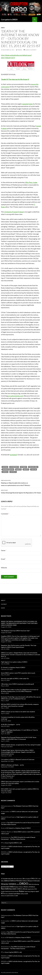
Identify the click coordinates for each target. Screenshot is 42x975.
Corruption (27, 878)
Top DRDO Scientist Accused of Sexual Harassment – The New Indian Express (18, 838)
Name (3, 550)
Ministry (21, 886)
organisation (31, 889)
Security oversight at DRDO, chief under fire (15, 678)
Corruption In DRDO (9, 19)
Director (4, 884)
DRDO (23, 883)
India (12, 887)
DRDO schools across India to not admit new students (18, 711)
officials (24, 889)
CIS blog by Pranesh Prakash (14, 212)
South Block (16, 893)
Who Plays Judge (31, 182)
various (5, 472)
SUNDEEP (13, 455)
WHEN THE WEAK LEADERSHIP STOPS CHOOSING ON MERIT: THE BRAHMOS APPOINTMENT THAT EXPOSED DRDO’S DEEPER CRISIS (19, 623)
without (13, 472)
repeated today (27, 104)
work (26, 893)
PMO (35, 889)
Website (4, 568)
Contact (4, 604)
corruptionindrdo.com (15, 396)
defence (7, 881)
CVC (36, 878)
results (26, 469)
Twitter (33, 469)
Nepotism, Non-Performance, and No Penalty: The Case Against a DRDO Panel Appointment (18, 646)
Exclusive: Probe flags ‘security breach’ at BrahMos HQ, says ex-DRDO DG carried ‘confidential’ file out (21, 698)
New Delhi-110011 (15, 889)
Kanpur (16, 887)
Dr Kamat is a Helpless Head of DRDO (13, 667)
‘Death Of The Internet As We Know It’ (15, 79)
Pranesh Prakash (8, 469)
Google (5, 467)
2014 (15, 878)
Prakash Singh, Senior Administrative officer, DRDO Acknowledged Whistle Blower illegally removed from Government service (18, 752)
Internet (23, 467)
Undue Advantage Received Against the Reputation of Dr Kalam (21, 491)
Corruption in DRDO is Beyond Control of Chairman (17, 759)
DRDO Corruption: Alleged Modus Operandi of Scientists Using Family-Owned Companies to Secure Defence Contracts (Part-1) (20, 654)
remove (18, 469)
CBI (23, 878)
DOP (17, 884)
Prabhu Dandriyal (5, 891)
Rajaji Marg (27, 891)
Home (3, 608)
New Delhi (5, 889)
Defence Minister (16, 881)
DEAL (2, 880)
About (3, 600)
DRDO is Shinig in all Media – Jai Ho (12, 765)
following (36, 884)
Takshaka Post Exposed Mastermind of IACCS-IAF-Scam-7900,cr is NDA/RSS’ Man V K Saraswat (19, 738)
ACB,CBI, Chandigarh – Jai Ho (10, 724)
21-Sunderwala (6, 878)
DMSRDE (12, 884)
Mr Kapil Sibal (33, 467)
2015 (17, 878)
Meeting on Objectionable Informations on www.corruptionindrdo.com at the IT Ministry (15, 483)
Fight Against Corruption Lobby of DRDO (14, 662)
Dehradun (37, 881)
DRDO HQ (31, 884)
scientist (10, 893)
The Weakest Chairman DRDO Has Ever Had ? (15, 630)
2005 (12, 878)
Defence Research (28, 881)
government (14, 467)
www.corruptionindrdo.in (8, 895)
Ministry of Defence (29, 887)
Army (20, 878)
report (37, 891)
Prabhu (19, 50)
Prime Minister (15, 891)
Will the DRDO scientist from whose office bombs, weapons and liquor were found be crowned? (20, 705)
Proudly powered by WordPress (9, 972)
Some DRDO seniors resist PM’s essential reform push (18, 673)
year (16, 895)
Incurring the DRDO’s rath (13, 843)
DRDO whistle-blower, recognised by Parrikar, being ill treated (20, 745)
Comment (5, 514)
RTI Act (6, 893)
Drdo (3, 27)
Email (3, 559)
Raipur (21, 891)
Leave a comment (30, 50)
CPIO (32, 878)
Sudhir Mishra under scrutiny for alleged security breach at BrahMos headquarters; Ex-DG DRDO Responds (19, 690)
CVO (39, 878)
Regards (33, 891)
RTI (2, 893)
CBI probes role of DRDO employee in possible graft (17, 684)
